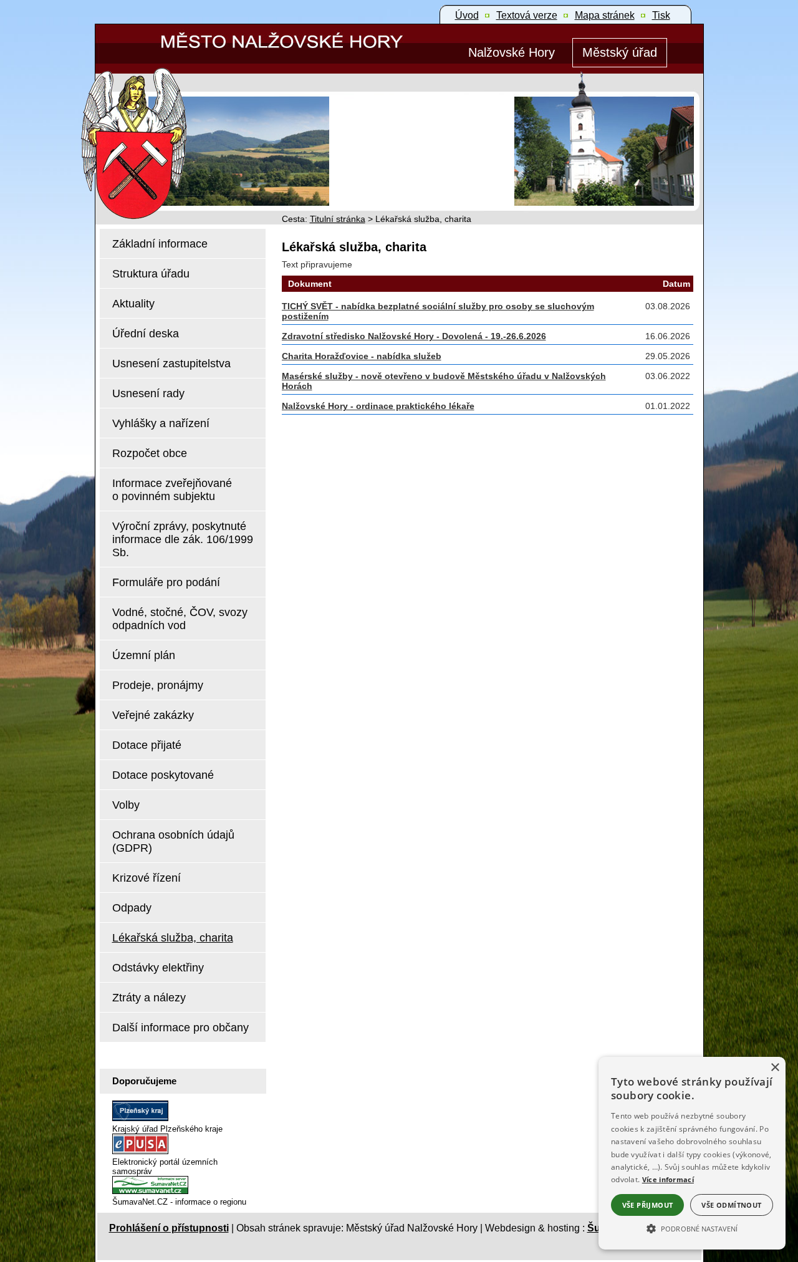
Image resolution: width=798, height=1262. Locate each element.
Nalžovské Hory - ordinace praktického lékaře (378, 406)
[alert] (692, 1153)
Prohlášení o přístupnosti (169, 1228)
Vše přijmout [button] (647, 1205)
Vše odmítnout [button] (731, 1205)
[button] (692, 1227)
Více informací (668, 1179)
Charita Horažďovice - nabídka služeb (361, 356)
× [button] (774, 1067)
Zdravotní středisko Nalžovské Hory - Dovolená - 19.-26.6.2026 (414, 336)
